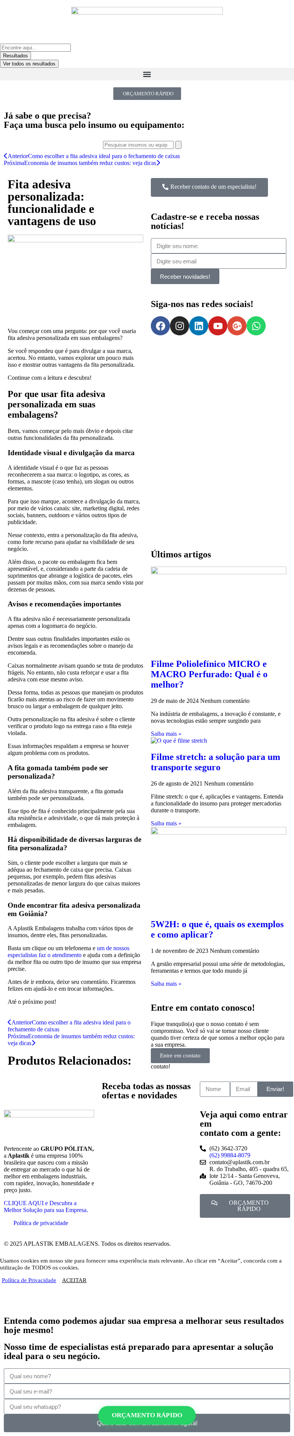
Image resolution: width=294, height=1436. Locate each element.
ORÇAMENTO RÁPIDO (147, 1415)
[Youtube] (217, 325)
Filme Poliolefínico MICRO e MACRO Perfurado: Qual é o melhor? (209, 674)
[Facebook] (160, 325)
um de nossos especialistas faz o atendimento (68, 951)
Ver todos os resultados (29, 64)
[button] (147, 74)
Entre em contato (180, 1055)
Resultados (15, 56)
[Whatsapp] (256, 325)
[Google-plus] (237, 325)
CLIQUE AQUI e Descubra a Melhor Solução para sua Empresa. (46, 1206)
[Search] (178, 145)
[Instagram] (179, 325)
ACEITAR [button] (74, 1280)
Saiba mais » (166, 733)
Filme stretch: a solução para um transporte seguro (215, 762)
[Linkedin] (198, 325)
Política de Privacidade (29, 1280)
